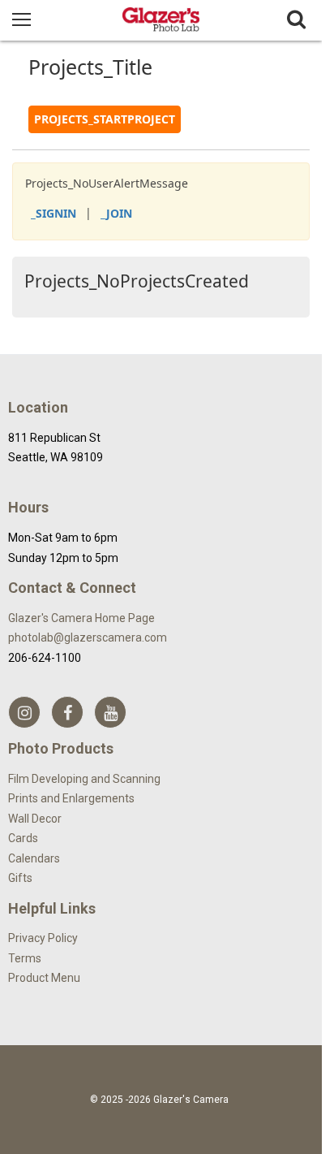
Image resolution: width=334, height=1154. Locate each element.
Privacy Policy (43, 937)
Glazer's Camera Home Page (81, 618)
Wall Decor (35, 818)
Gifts (20, 877)
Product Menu (44, 977)
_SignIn (53, 213)
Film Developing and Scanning (84, 778)
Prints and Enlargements (71, 798)
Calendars (34, 858)
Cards (23, 838)
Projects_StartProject (104, 119)
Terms (24, 958)
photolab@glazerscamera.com (87, 637)
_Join (116, 213)
